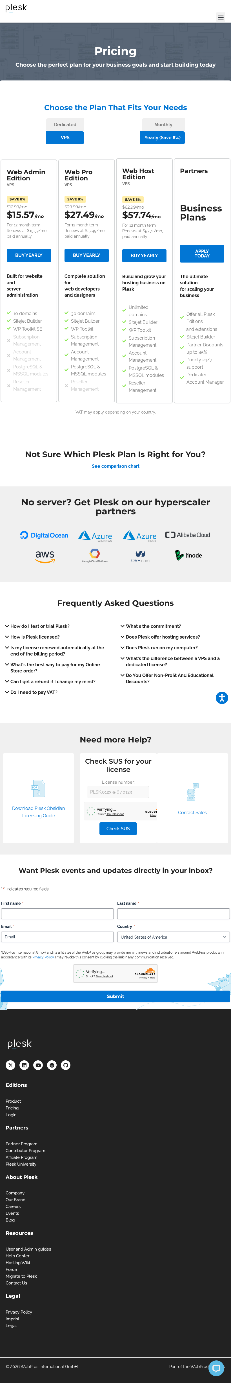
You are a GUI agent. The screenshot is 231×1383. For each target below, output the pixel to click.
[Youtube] (38, 1065)
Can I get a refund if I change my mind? (52, 681)
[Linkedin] (24, 1065)
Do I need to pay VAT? (33, 692)
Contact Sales (192, 812)
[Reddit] (52, 1065)
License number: (118, 782)
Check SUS (118, 828)
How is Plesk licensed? (35, 637)
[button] (220, 17)
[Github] (65, 1065)
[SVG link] (16, 8)
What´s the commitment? (153, 626)
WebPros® (201, 1366)
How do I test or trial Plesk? (40, 626)
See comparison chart (115, 466)
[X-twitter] (10, 1065)
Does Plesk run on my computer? (162, 647)
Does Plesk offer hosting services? (163, 637)
